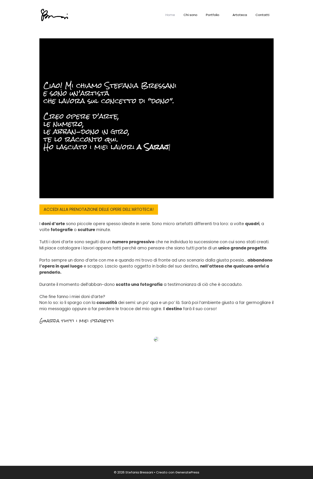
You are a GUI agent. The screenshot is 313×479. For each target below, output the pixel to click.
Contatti (262, 15)
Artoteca (240, 15)
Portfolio (212, 15)
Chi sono (190, 15)
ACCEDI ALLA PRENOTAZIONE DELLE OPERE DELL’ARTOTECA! (99, 209)
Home (170, 15)
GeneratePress (187, 472)
